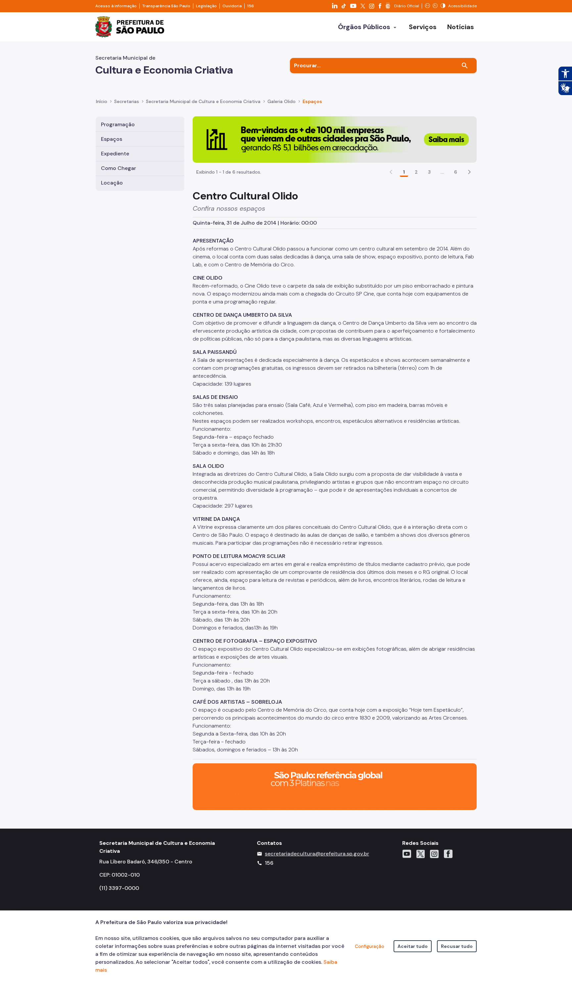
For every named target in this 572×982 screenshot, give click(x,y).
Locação (112, 182)
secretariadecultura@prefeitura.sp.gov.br (317, 853)
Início (101, 101)
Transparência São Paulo (166, 6)
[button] (469, 172)
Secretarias (126, 101)
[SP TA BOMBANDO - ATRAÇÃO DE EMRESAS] (335, 139)
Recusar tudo (457, 946)
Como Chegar (118, 168)
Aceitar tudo (413, 946)
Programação (118, 124)
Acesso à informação (116, 6)
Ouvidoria (232, 6)
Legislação (206, 6)
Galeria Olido (281, 101)
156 (250, 6)
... (442, 172)
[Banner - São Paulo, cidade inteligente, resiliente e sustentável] (335, 786)
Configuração (369, 946)
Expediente (115, 153)
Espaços (312, 101)
